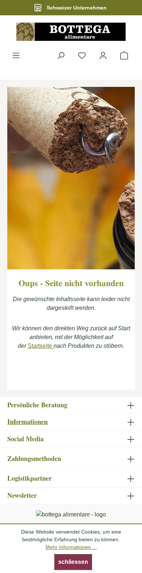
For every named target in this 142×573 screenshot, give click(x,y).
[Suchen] (61, 55)
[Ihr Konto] (103, 55)
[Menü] (16, 55)
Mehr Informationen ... (71, 547)
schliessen (73, 562)
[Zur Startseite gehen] (71, 32)
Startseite (41, 346)
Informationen (27, 421)
